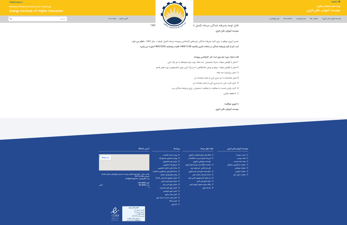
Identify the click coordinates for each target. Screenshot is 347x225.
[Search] (11, 19)
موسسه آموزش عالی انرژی (323, 10)
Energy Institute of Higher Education (36, 11)
